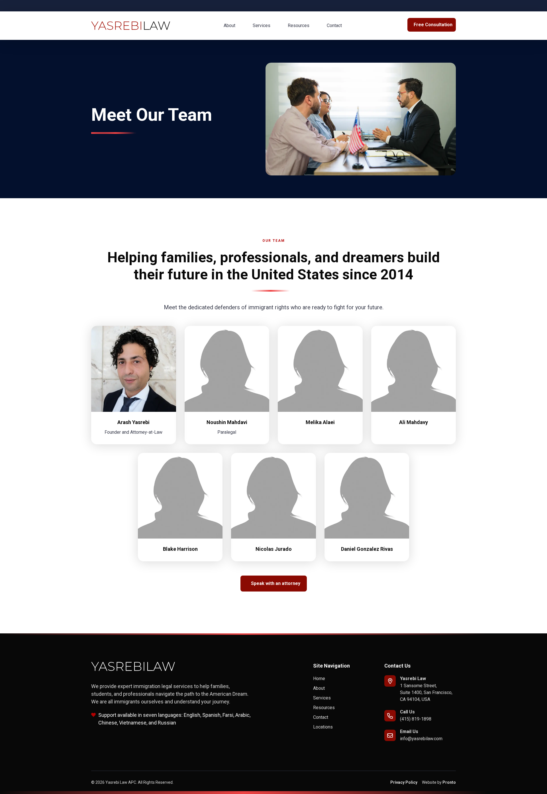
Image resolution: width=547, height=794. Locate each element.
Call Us (407, 712)
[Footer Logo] (133, 666)
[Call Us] (390, 715)
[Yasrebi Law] (390, 681)
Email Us (409, 731)
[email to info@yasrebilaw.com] (390, 735)
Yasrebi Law (413, 678)
